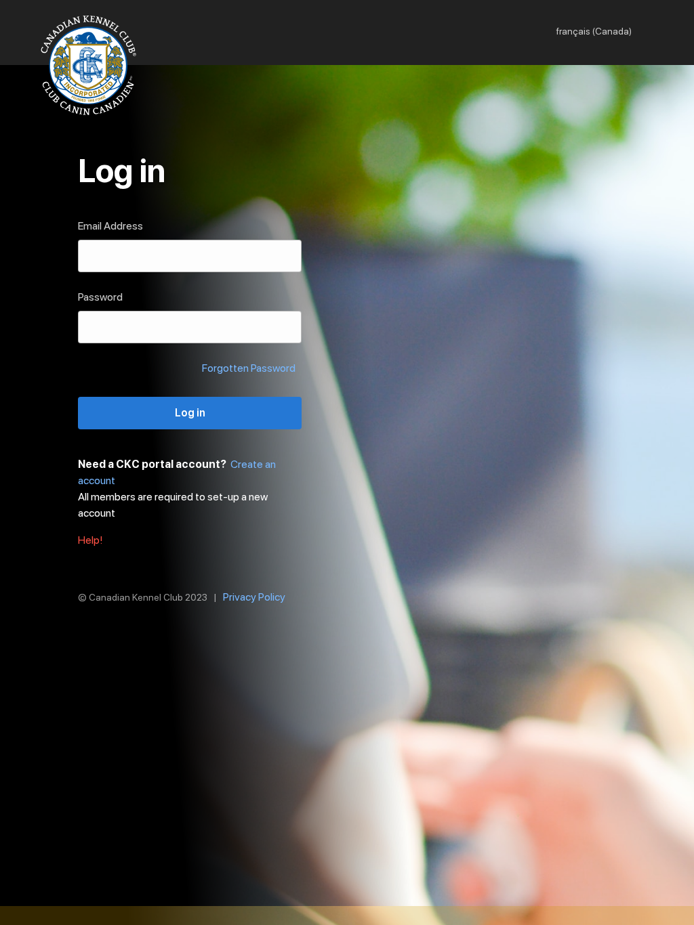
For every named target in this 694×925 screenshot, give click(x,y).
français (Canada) (594, 31)
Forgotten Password (248, 368)
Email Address (110, 225)
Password (100, 297)
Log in (190, 412)
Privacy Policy (254, 596)
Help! (90, 540)
